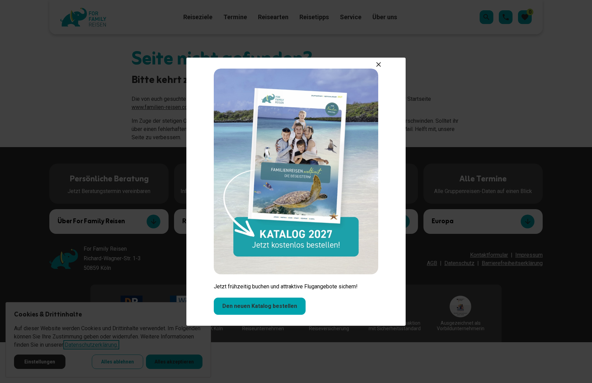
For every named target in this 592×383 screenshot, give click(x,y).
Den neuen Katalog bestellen (259, 306)
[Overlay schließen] (378, 64)
